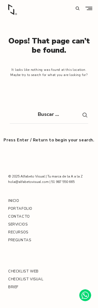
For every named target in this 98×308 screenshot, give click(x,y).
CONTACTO (19, 216)
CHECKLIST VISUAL (26, 279)
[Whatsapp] (85, 295)
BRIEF (13, 287)
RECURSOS (18, 232)
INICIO (13, 200)
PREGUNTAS (19, 240)
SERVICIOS (17, 224)
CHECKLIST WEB (23, 271)
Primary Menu (90, 8)
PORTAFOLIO (20, 208)
